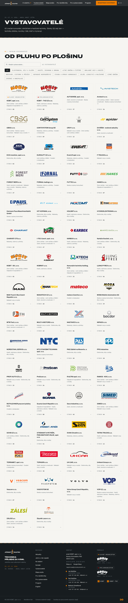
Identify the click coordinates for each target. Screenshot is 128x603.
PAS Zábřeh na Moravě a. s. (77, 349)
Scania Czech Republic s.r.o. (47, 404)
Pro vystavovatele (76, 3)
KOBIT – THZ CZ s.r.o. (45, 101)
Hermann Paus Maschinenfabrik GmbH (19, 212)
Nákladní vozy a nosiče (94, 70)
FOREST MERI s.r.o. (14, 182)
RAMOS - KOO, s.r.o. (104, 377)
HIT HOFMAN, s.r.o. (44, 211)
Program (88, 3)
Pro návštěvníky (62, 3)
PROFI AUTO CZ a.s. (14, 377)
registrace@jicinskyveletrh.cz (75, 567)
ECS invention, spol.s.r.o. (16, 155)
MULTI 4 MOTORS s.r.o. (45, 322)
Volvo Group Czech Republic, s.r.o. (78, 490)
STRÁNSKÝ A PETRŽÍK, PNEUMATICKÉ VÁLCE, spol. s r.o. (48, 435)
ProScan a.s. (41, 377)
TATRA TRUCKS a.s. (104, 433)
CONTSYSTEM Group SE (46, 128)
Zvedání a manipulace (14, 78)
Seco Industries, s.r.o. (75, 404)
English (38, 586)
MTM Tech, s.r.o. (13, 322)
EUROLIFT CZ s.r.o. (44, 155)
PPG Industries (102, 349)
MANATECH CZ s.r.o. (44, 295)
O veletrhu (27, 3)
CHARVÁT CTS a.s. (14, 238)
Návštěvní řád (28, 599)
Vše (7, 70)
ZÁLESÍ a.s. (11, 518)
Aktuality (38, 554)
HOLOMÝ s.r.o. (72, 211)
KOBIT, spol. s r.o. (13, 101)
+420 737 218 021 (73, 589)
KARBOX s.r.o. (72, 238)
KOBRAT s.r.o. (42, 266)
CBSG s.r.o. (11, 128)
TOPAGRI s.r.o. (42, 462)
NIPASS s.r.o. (102, 322)
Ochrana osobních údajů (43, 599)
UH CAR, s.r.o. (72, 462)
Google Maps (77, 564)
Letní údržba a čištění (72, 70)
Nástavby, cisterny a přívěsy (18, 74)
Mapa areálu (50, 3)
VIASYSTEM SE (43, 489)
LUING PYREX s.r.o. (104, 266)
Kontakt (38, 565)
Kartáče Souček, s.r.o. (105, 238)
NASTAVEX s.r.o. (73, 322)
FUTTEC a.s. (71, 182)
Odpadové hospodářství (42, 74)
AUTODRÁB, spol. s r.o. (75, 97)
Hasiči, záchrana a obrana (48, 70)
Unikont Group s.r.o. (104, 462)
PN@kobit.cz (83, 582)
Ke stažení (39, 561)
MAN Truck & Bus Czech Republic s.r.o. (16, 296)
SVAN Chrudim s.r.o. (74, 433)
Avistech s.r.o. (102, 97)
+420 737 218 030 (73, 582)
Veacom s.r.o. (12, 489)
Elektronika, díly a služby (23, 70)
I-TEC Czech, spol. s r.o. (45, 238)
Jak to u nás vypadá (42, 558)
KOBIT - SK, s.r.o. (13, 266)
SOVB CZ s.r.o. (12, 433)
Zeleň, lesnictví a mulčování (92, 74)
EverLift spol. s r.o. (73, 155)
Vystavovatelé (38, 3)
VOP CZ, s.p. (101, 489)
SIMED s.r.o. (101, 404)
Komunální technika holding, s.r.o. (77, 267)
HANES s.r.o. (102, 182)
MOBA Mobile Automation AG (108, 295)
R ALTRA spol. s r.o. (74, 377)
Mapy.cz (69, 564)
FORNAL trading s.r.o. (45, 182)
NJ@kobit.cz (83, 575)
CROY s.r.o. (71, 128)
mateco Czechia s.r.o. (75, 295)
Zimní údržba (113, 74)
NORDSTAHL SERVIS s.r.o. (17, 349)
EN (121, 3)
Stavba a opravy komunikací (66, 74)
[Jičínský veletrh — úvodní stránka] (11, 3)
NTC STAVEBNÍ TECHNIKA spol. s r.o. (47, 350)
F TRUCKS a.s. (102, 155)
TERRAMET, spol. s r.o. (15, 462)
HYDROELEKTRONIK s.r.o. (107, 211)
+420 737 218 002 (73, 575)
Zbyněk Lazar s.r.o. (44, 518)
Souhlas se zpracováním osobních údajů (65, 599)
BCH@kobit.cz (84, 589)
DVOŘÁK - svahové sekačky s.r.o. (107, 129)
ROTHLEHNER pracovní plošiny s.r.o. (19, 405)
